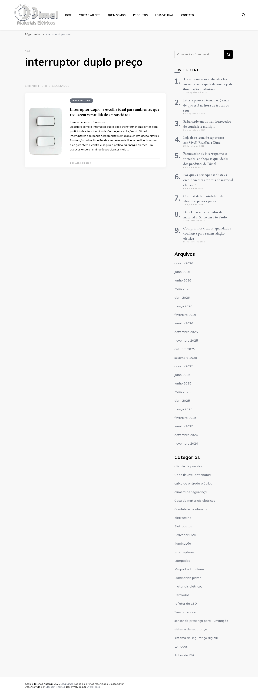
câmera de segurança (190, 492)
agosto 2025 (183, 366)
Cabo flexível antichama (192, 475)
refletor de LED (185, 604)
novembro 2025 (186, 340)
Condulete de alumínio (191, 509)
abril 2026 (182, 298)
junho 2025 (182, 383)
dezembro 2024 (186, 435)
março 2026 (183, 306)
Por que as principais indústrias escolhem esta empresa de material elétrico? (208, 180)
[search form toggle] (243, 14)
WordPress (93, 686)
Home (67, 15)
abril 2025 (182, 400)
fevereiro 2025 (185, 418)
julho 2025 (182, 375)
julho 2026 (182, 272)
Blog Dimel (67, 683)
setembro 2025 (185, 358)
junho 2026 (182, 280)
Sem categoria (185, 612)
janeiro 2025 (183, 426)
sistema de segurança (190, 629)
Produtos (140, 15)
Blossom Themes (55, 686)
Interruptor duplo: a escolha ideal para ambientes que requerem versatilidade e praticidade (114, 111)
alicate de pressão (188, 466)
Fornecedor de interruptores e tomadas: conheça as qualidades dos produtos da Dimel (206, 158)
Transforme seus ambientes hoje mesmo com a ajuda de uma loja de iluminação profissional (208, 84)
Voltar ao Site (89, 15)
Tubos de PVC (184, 655)
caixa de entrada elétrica (193, 483)
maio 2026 (182, 289)
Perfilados (181, 595)
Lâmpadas (182, 561)
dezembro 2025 (186, 332)
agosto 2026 (183, 263)
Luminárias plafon (187, 578)
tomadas (181, 646)
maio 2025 (182, 392)
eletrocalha (182, 518)
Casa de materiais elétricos (194, 501)
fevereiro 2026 (185, 315)
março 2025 (183, 409)
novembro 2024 (186, 443)
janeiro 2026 (183, 323)
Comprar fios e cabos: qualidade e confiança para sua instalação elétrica (207, 233)
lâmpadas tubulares (189, 569)
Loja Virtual (164, 15)
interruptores (81, 100)
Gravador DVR (185, 535)
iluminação (182, 543)
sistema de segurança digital (196, 638)
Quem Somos (116, 15)
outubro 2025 (184, 349)
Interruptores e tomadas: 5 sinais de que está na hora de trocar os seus (206, 105)
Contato (187, 15)
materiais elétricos (188, 586)
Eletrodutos (183, 526)
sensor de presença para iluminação (201, 621)
